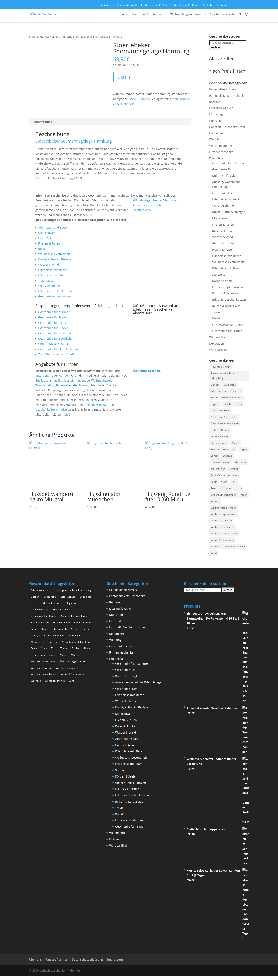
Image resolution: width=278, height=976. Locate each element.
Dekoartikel (229, 384)
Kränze (215, 449)
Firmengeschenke (221, 152)
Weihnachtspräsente (222, 527)
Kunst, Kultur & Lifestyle (54, 259)
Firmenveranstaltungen (100, 405)
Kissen (235, 443)
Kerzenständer (219, 443)
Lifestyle (227, 455)
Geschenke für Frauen (53, 317)
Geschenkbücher (220, 146)
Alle (124, 14)
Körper (243, 449)
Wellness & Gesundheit (54, 254)
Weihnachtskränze (221, 520)
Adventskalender (220, 366)
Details (124, 77)
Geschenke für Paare (52, 323)
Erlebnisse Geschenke (146, 14)
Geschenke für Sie (127, 5)
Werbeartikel (218, 350)
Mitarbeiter (43, 375)
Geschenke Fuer (223, 193)
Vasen (243, 494)
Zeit (115, 104)
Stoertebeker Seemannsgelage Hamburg (73, 141)
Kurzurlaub (229, 449)
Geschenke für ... (223, 169)
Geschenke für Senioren (54, 333)
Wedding (215, 139)
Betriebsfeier (67, 380)
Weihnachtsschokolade (224, 533)
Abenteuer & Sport (225, 243)
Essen (174, 99)
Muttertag (216, 114)
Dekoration (216, 343)
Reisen (42, 249)
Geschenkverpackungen (54, 296)
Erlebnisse (221, 5)
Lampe (215, 455)
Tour (233, 482)
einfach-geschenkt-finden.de (60, 970)
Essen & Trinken (61, 36)
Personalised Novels (223, 89)
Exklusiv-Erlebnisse (225, 293)
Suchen (215, 47)
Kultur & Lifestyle (224, 176)
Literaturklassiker (221, 108)
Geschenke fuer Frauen (224, 417)
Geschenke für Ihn (156, 5)
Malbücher (216, 133)
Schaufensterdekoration (224, 475)
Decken (215, 384)
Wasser (215, 501)
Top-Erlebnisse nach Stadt (56, 354)
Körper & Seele (222, 281)
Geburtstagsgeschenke (53, 344)
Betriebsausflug (46, 380)
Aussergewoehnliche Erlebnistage (222, 376)
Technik (207, 5)
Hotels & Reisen (223, 249)
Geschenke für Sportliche (55, 338)
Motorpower (46, 233)
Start (32, 36)
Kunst (216, 318)
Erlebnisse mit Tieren (52, 270)
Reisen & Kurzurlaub (226, 306)
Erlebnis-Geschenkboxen (55, 291)
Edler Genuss (218, 391)
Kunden (64, 375)
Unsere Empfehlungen (227, 287)
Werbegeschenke (235, 546)
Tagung (84, 385)
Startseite (218, 274)
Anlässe (104, 5)
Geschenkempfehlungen (225, 423)
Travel (216, 312)
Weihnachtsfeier (102, 380)
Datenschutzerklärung (87, 959)
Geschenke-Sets (232, 404)
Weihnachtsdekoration (223, 507)
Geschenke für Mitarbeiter (53, 409)
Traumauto (45, 280)
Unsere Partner (56, 959)
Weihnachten (218, 337)
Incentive (83, 380)
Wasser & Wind (48, 264)
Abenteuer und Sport (52, 227)
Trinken (184, 99)
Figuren (215, 404)
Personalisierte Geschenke (227, 96)
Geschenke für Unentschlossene (60, 349)
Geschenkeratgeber (223, 14)
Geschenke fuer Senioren (229, 163)
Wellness (216, 546)
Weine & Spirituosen (222, 540)
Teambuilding (44, 385)
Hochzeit (215, 121)
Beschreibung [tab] (42, 122)
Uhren (238, 488)
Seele (214, 482)
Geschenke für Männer (54, 312)
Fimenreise (63, 385)
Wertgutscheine (49, 286)
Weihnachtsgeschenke (185, 14)
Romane (214, 102)
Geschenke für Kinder (187, 5)
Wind (214, 553)
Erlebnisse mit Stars (52, 275)
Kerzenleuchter (219, 436)
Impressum (115, 959)
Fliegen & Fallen (49, 243)
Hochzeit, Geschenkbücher (227, 127)
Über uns (35, 959)
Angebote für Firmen (57, 364)
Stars (224, 482)
